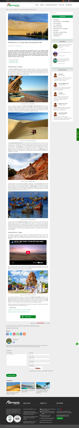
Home (36, 5)
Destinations (69, 5)
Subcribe (60, 418)
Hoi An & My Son (57, 23)
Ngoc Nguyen (18, 45)
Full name (31, 352)
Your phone (31, 361)
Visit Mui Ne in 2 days (13, 61)
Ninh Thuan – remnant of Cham (60, 32)
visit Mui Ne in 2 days (12, 325)
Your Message (9, 352)
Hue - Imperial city (57, 25)
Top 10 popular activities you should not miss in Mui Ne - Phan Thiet (42, 392)
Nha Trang (56, 30)
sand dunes (20, 325)
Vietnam (42, 5)
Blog (11, 9)
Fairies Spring (26, 325)
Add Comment (11, 375)
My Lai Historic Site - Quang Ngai (60, 28)
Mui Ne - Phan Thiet (58, 26)
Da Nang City (56, 19)
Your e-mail (31, 357)
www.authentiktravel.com (46, 422)
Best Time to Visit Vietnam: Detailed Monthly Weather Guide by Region (63, 60)
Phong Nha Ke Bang (58, 34)
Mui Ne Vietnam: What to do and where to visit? (19, 311)
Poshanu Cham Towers (34, 325)
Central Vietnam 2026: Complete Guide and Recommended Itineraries (65, 46)
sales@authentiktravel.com (36, 1)
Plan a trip (61, 5)
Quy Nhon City (57, 35)
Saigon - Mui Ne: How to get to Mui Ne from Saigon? (20, 309)
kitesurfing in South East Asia (12, 328)
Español (65, 1)
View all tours (28, 316)
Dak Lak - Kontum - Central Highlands (61, 21)
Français (71, 1)
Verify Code (31, 365)
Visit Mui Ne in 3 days (13, 62)
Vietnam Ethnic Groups (51, 5)
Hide (17, 59)
